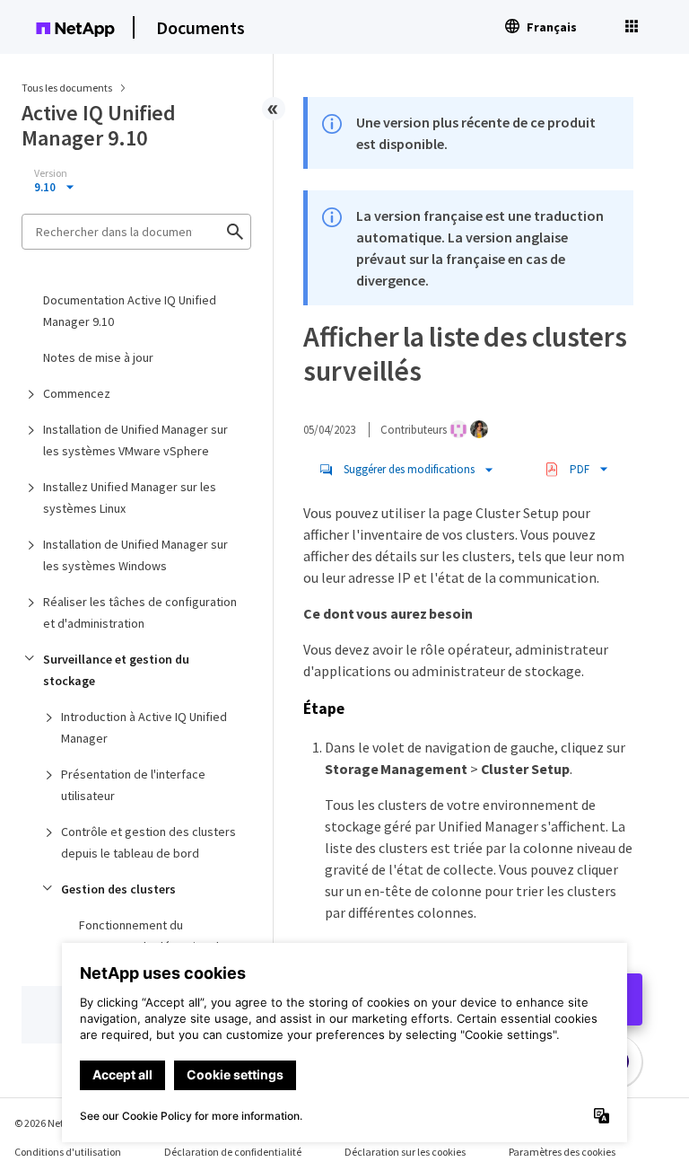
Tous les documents (67, 87)
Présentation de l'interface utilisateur (133, 785)
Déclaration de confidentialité (232, 1151)
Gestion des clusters (118, 889)
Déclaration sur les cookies (405, 1151)
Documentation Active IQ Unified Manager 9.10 (129, 311)
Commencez (76, 393)
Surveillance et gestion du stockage (116, 670)
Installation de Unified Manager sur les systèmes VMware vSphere (135, 440)
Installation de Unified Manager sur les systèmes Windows (135, 555)
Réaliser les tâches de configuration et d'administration (140, 612)
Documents (200, 27)
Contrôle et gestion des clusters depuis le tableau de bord (148, 842)
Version (50, 173)
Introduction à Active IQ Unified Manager (144, 727)
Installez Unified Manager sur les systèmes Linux (129, 497)
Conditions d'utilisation (67, 1151)
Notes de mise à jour (98, 357)
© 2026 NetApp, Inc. (58, 1123)
